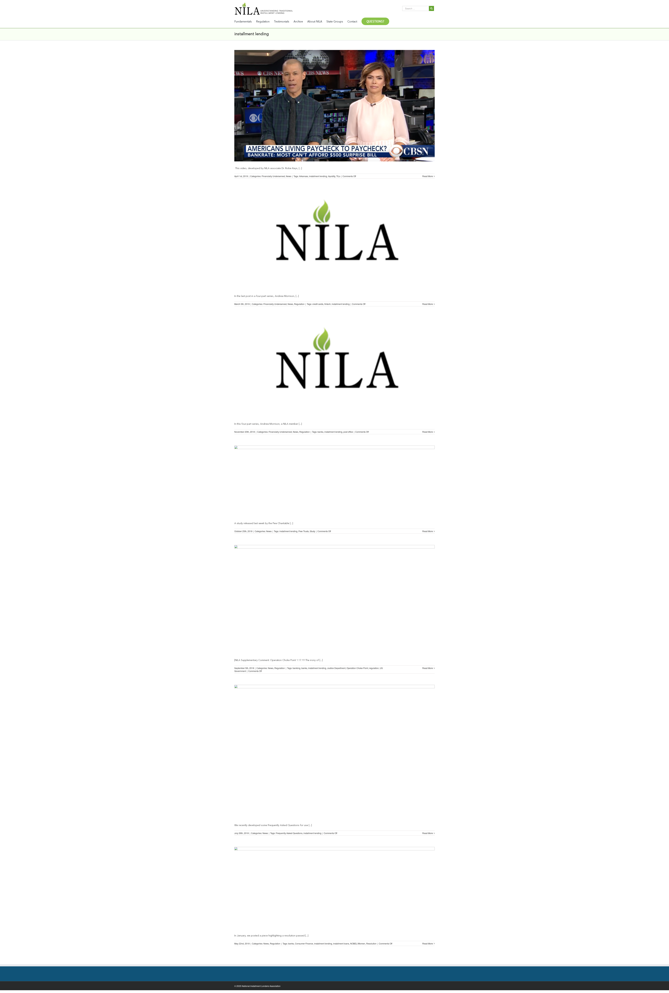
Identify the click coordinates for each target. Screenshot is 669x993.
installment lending (318, 176)
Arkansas (303, 176)
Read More (427, 176)
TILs (338, 176)
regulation (374, 668)
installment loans (341, 943)
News (288, 176)
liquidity (331, 176)
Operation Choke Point (357, 668)
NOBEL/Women (357, 943)
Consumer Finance (304, 943)
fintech (327, 303)
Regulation (299, 303)
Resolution (371, 943)
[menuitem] (245, 21)
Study (312, 531)
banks (320, 431)
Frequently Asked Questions (289, 833)
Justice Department (336, 668)
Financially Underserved (273, 176)
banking (296, 668)
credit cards (317, 303)
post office (348, 431)
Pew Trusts (303, 531)
